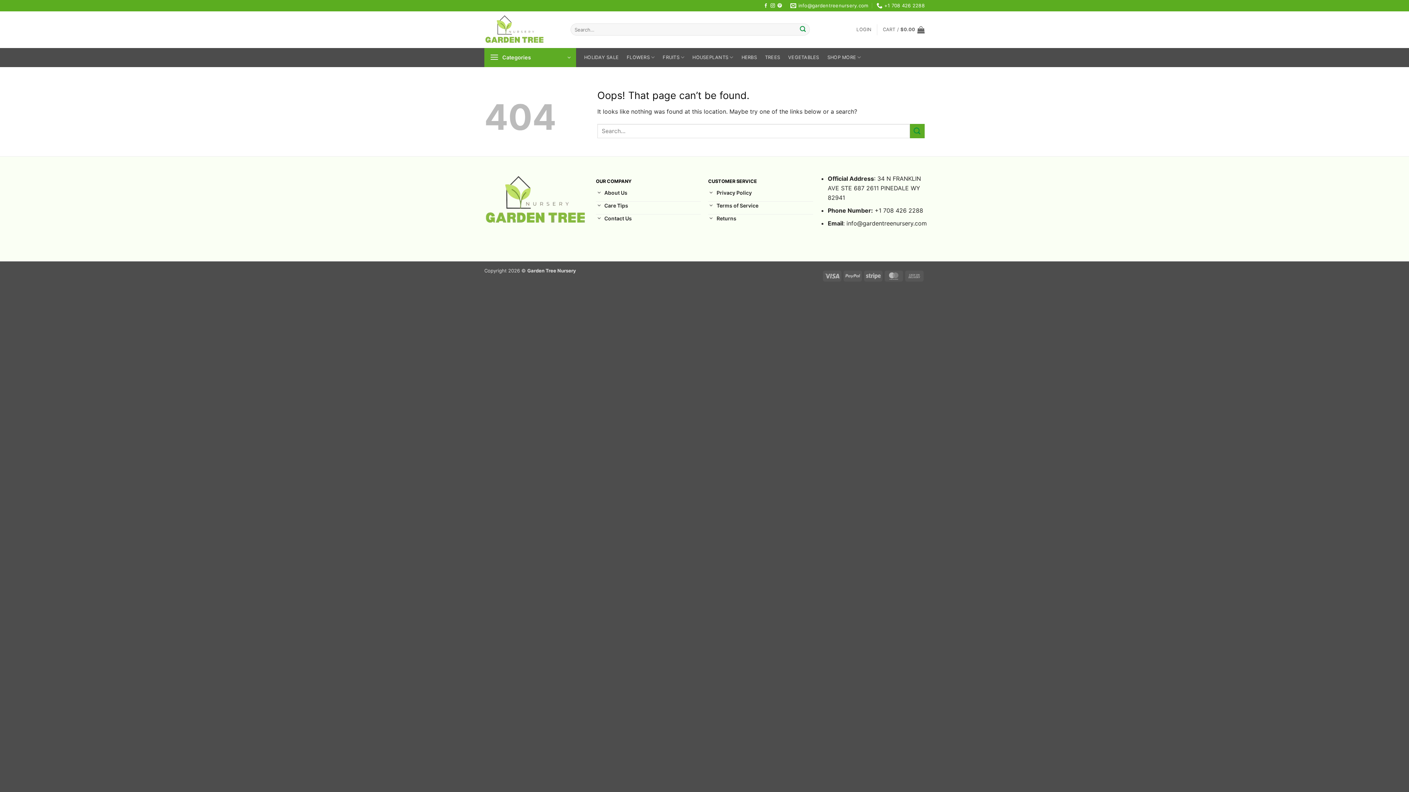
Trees (772, 57)
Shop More (841, 57)
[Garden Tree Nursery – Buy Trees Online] (522, 29)
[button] (863, 29)
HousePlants (710, 57)
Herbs (749, 57)
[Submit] (803, 29)
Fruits (671, 57)
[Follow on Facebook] (766, 5)
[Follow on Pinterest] (780, 5)
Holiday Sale (601, 57)
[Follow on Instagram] (773, 5)
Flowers (638, 57)
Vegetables (803, 57)
